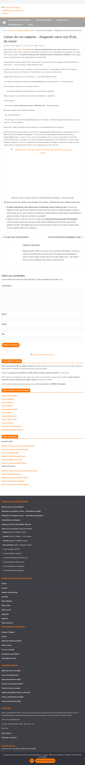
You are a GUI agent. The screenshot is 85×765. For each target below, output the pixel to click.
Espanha (5, 618)
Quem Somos (6, 733)
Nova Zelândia (7, 601)
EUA (30, 49)
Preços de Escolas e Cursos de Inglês (15, 449)
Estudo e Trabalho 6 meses (17, 532)
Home (13, 30)
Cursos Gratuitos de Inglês (11, 701)
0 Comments (40, 45)
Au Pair (4, 636)
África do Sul (6, 610)
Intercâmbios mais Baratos (11, 520)
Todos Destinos (7, 623)
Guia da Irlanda (7, 406)
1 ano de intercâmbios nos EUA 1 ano (15, 557)
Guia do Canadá (7, 402)
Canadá (4, 588)
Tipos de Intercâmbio (43, 20)
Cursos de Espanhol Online (11, 474)
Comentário (7, 286)
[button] (31, 20)
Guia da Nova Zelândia (10, 409)
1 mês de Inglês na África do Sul (13, 562)
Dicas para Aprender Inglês (11, 679)
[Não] (82, 759)
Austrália (5, 597)
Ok (32, 760)
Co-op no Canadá (8, 649)
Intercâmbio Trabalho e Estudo (12, 430)
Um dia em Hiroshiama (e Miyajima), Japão (64, 237)
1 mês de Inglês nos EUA (11, 549)
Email (4, 324)
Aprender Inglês (62, 20)
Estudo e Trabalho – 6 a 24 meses (20, 536)
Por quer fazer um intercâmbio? (16, 237)
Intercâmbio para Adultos (10, 654)
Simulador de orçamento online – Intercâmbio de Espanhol (22, 515)
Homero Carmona (10, 45)
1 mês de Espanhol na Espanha (13, 570)
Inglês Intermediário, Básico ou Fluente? (16, 692)
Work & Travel (6, 645)
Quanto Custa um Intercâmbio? (19, 20)
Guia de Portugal (8, 423)
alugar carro (21, 49)
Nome (4, 314)
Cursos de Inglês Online (10, 453)
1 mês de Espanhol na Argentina (13, 566)
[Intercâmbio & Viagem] (4, 22)
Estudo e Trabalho (8, 632)
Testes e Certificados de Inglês (13, 697)
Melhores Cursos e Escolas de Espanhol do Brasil (19, 471)
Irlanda (4, 583)
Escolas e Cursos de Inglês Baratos (14, 463)
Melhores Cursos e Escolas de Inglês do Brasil (18, 446)
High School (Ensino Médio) (12, 641)
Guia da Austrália (8, 399)
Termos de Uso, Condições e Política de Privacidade (19, 748)
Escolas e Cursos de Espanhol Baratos (15, 484)
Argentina (5, 614)
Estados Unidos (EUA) (25, 30)
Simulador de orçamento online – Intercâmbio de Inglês (21, 511)
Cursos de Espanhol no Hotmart (13, 481)
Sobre (30, 24)
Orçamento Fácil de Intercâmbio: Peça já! (16, 524)
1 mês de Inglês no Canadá (12, 553)
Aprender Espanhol (15, 24)
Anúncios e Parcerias (9, 737)
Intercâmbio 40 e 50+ (9, 658)
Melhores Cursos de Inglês (11, 670)
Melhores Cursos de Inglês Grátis (13, 456)
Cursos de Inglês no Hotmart (12, 459)
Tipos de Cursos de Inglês (11, 688)
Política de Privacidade (45, 760)
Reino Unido (6, 605)
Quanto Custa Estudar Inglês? (12, 684)
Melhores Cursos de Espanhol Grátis (15, 477)
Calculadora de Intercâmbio (11, 426)
